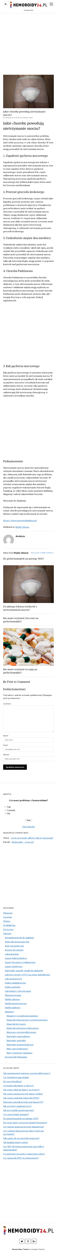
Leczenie (7, 917)
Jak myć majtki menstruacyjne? (18, 1110)
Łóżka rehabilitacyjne (15, 982)
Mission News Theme (20, 1249)
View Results (28, 826)
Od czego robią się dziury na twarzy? (21, 1089)
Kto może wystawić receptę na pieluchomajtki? (20, 671)
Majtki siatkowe (12, 1007)
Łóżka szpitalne (12, 986)
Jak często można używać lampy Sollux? (23, 1093)
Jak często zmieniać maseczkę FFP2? (21, 1097)
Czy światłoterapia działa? (16, 1077)
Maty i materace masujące (19, 1052)
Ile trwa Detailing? (12, 1081)
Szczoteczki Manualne (16, 1056)
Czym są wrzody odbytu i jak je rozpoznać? (32, 837)
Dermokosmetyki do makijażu (19, 937)
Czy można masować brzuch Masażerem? (23, 1126)
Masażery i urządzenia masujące (22, 1015)
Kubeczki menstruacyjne (17, 941)
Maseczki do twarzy (16, 1023)
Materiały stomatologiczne (20, 1044)
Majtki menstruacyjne (16, 1003)
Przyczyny (8, 929)
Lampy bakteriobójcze (16, 958)
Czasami (11, 810)
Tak (9, 806)
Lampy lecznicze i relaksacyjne (20, 962)
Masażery (9, 1011)
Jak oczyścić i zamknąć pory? (17, 1106)
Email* (5, 745)
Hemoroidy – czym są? (23, 842)
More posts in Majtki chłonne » (42, 553)
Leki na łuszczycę (13, 978)
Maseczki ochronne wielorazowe (23, 1028)
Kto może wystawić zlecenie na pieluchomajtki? (20, 619)
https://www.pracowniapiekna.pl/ (20, 520)
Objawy (7, 921)
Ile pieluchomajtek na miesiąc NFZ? (23, 558)
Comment (7, 704)
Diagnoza (7, 912)
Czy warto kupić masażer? (16, 1114)
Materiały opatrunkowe (18, 1036)
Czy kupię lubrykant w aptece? (18, 1085)
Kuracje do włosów (14, 949)
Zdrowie (7, 933)
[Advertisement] (28, 44)
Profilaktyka (9, 925)
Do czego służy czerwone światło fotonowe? (25, 1122)
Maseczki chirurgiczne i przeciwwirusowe (27, 1019)
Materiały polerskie (16, 1040)
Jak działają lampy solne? (15, 1142)
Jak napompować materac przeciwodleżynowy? (26, 1073)
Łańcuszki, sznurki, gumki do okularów (24, 970)
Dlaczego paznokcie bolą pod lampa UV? (23, 1102)
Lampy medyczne (13, 966)
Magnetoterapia (13, 995)
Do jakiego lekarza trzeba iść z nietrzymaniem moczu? (20, 608)
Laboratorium (12, 954)
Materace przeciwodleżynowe (21, 1032)
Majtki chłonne (12, 999)
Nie (8, 813)
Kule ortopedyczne (14, 945)
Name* (5, 736)
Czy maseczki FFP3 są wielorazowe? (21, 1157)
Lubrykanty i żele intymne (18, 991)
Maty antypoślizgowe (17, 1048)
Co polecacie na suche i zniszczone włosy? (24, 1153)
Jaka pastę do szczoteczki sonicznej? (21, 1138)
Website (6, 755)
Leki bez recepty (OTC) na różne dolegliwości (27, 974)
